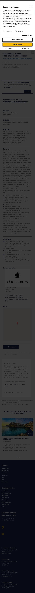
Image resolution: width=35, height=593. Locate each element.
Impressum (9, 48)
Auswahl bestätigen (17, 39)
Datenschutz (26, 48)
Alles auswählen (17, 44)
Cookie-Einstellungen (11, 7)
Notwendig (9, 31)
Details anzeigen (26, 35)
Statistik (20, 31)
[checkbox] (3, 31)
